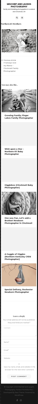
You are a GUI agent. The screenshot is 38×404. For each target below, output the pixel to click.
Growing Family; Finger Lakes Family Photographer (19, 116)
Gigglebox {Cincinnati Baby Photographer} (19, 186)
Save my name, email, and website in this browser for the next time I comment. (19, 368)
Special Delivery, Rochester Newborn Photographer (19, 290)
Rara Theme (19, 392)
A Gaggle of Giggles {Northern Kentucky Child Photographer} (18, 256)
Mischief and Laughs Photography (19, 5)
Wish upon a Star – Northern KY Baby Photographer (14, 151)
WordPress (19, 395)
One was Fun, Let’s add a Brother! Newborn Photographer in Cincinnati (18, 220)
